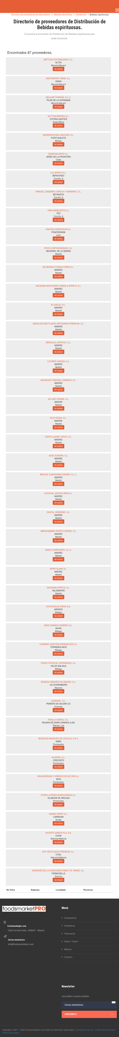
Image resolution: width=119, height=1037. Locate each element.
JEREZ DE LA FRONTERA (58, 156)
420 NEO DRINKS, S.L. (58, 399)
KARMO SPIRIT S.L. (58, 813)
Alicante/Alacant (58, 65)
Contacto (68, 957)
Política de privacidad (105, 1029)
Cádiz (58, 159)
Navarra (58, 687)
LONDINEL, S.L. (58, 700)
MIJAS (58, 628)
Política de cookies (10, 1032)
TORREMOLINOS (58, 647)
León (58, 235)
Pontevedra (58, 744)
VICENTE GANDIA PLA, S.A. (58, 832)
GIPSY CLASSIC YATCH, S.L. (58, 436)
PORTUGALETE (58, 137)
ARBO (58, 741)
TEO (58, 213)
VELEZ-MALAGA (58, 665)
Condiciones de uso (84, 1029)
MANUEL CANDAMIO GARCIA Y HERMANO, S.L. (58, 191)
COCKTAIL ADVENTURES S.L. (58, 493)
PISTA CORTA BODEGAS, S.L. (58, 248)
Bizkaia (58, 140)
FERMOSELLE (58, 873)
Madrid (58, 253)
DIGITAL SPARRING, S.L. (58, 512)
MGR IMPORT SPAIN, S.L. (58, 78)
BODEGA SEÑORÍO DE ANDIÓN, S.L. (58, 681)
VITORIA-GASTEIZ (58, 119)
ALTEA (58, 62)
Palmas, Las (58, 725)
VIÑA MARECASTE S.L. (58, 210)
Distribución (81, 14)
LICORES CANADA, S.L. (58, 361)
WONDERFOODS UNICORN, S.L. (58, 134)
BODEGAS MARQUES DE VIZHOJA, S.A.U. (58, 738)
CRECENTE (58, 760)
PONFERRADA (58, 232)
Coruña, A (58, 178)
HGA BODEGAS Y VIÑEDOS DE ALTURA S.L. (58, 776)
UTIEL (58, 854)
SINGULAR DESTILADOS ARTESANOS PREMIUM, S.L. (58, 323)
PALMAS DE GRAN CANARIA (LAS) (58, 722)
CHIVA (58, 835)
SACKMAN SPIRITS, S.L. (58, 587)
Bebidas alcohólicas (63, 14)
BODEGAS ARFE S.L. (58, 153)
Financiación (69, 933)
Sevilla (58, 819)
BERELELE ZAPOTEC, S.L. (58, 342)
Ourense (58, 706)
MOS (58, 779)
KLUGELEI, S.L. (58, 304)
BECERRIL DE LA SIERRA (58, 251)
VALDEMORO (58, 590)
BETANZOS (58, 194)
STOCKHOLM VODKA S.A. (58, 606)
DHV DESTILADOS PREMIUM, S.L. (58, 851)
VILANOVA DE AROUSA (58, 797)
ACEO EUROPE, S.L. (58, 455)
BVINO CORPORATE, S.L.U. (58, 549)
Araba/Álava (58, 121)
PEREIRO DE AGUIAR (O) (58, 703)
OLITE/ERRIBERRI (58, 684)
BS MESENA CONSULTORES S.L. (58, 266)
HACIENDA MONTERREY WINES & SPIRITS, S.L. (58, 285)
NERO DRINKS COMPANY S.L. (58, 625)
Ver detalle (58, 69)
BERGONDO (58, 175)
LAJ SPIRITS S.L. (58, 172)
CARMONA (58, 816)
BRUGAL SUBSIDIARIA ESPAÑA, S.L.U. (58, 474)
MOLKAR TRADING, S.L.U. (58, 97)
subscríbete (71, 1014)
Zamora (58, 876)
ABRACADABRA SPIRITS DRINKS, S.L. (58, 531)
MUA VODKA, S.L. (58, 417)
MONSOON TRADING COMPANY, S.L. (58, 380)
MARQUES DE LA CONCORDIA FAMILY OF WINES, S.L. (58, 870)
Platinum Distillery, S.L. (58, 719)
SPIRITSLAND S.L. (58, 568)
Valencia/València (58, 838)
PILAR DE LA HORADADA (58, 100)
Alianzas (68, 949)
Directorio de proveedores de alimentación (30, 14)
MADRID (58, 269)
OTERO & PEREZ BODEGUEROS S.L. (58, 795)
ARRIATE (58, 609)
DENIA (58, 81)
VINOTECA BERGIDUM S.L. (58, 229)
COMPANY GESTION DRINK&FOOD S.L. (58, 644)
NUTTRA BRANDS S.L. (58, 116)
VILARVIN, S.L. (58, 757)
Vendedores (69, 925)
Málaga (58, 612)
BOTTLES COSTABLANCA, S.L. (58, 59)
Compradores (70, 918)
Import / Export (71, 941)
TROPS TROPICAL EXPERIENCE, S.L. (58, 663)
